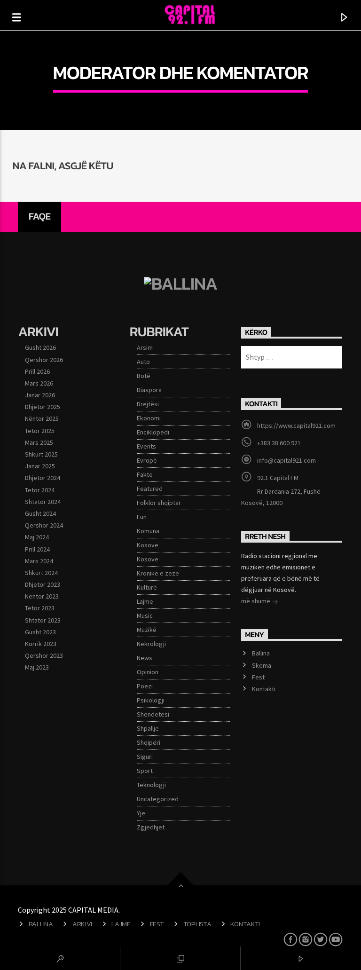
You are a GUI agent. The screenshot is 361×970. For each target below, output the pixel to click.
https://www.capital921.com (296, 425)
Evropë (147, 460)
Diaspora (149, 390)
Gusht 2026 (40, 347)
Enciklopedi (153, 432)
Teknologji (151, 785)
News (144, 658)
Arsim (145, 347)
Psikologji (151, 700)
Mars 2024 (39, 561)
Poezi (145, 686)
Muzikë (147, 629)
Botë (143, 375)
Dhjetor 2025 (42, 406)
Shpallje (148, 728)
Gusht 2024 (40, 513)
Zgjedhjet (151, 827)
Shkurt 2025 (41, 454)
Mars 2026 (39, 383)
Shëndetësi (153, 714)
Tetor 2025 (40, 430)
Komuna (148, 531)
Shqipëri (148, 742)
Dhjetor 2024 (42, 477)
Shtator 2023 (43, 620)
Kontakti (263, 689)
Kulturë (147, 587)
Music (145, 615)
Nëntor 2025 (42, 418)
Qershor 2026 (44, 359)
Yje (141, 813)
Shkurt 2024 (41, 572)
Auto (143, 361)
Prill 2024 (37, 549)
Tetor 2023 (40, 608)
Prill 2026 (37, 371)
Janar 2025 (40, 466)
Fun (142, 517)
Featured (150, 488)
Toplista (197, 924)
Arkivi (82, 924)
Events (146, 446)
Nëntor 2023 (42, 596)
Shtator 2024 (43, 501)
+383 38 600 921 (279, 443)
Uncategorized (158, 799)
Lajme (145, 601)
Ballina (261, 653)
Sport (145, 770)
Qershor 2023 (44, 655)
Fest (258, 677)
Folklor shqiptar (159, 502)
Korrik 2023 (40, 643)
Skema (261, 665)
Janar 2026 (40, 395)
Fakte (145, 474)
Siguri (145, 756)
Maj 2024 (37, 537)
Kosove (147, 545)
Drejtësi (148, 404)
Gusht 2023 (40, 632)
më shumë (256, 601)
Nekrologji (151, 643)
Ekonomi (149, 418)
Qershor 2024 (44, 525)
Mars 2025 (39, 442)
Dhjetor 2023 (42, 584)
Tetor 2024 (40, 490)
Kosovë (147, 559)
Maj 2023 (37, 667)
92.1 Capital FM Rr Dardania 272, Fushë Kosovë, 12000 (281, 490)
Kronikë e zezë (158, 573)
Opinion (147, 672)
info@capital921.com (286, 460)
